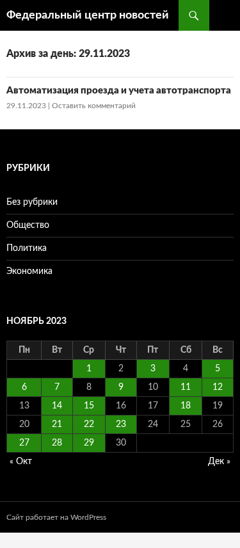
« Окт (21, 461)
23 (121, 424)
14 (57, 405)
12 (217, 387)
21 (57, 424)
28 (57, 443)
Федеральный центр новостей (87, 15)
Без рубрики (32, 202)
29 (89, 443)
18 (185, 405)
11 (185, 387)
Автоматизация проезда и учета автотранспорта (118, 90)
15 (89, 405)
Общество (27, 225)
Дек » (219, 461)
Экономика (29, 271)
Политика (26, 248)
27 (24, 443)
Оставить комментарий (94, 105)
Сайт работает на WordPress (56, 517)
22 (89, 424)
